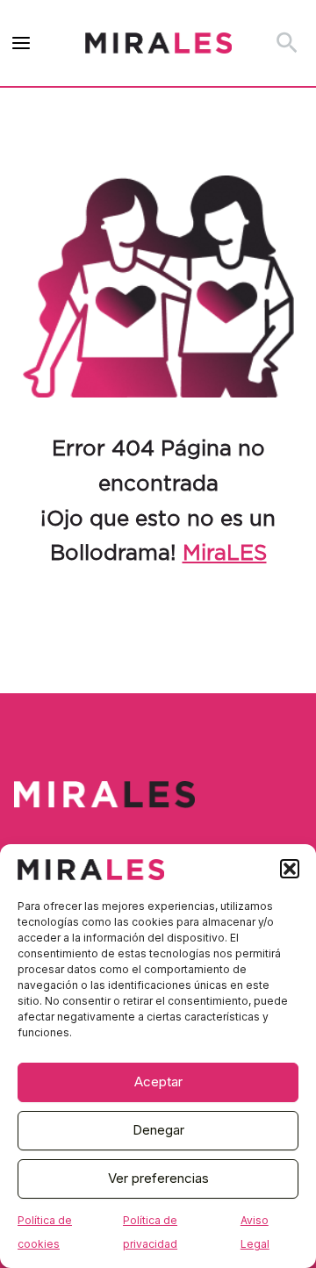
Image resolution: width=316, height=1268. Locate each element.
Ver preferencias (158, 1178)
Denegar (158, 1129)
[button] (289, 869)
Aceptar (158, 1081)
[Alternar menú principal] (21, 43)
